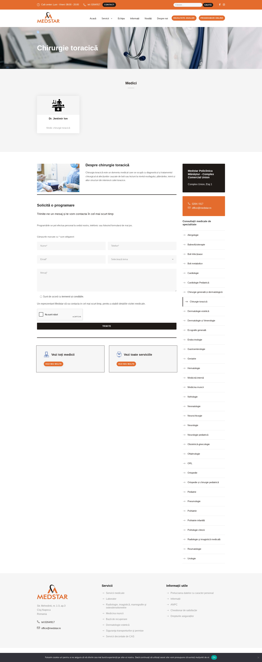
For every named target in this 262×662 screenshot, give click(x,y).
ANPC (174, 604)
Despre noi (162, 18)
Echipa (121, 18)
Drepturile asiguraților (182, 616)
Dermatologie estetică (198, 311)
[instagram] (224, 4)
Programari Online (212, 18)
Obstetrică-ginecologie (199, 444)
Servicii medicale (115, 593)
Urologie (192, 558)
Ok (214, 657)
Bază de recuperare (116, 619)
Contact (109, 5)
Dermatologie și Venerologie (201, 320)
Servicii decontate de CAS (120, 636)
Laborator (111, 599)
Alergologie (193, 235)
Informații (134, 18)
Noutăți (148, 18)
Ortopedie (192, 472)
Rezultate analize (184, 18)
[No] (258, 657)
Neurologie (193, 425)
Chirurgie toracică (198, 301)
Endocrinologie (195, 339)
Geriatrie (192, 358)
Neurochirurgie (195, 415)
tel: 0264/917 (94, 4)
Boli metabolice (195, 263)
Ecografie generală (197, 330)
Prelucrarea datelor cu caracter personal (192, 593)
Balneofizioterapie (196, 244)
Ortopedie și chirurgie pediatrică (203, 482)
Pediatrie (192, 492)
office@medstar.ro (51, 628)
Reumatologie (194, 549)
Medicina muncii (196, 387)
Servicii (105, 18)
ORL (190, 463)
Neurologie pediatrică (198, 434)
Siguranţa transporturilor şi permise (125, 630)
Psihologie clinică (196, 529)
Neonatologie (194, 406)
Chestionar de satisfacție (184, 610)
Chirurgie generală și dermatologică (205, 292)
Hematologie (194, 368)
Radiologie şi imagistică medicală (204, 539)
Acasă (93, 18)
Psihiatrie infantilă (196, 520)
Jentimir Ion (60, 118)
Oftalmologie (194, 453)
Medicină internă (196, 377)
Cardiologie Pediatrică (198, 282)
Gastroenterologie (196, 349)
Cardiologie (193, 273)
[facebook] (219, 4)
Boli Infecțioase (195, 254)
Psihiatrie (192, 511)
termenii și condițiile (72, 296)
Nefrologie (193, 396)
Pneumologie (194, 501)
